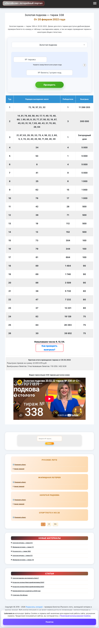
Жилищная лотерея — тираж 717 (23, 547)
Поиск (49, 443)
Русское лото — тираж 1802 (22, 551)
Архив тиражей (19, 469)
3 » (55, 524)
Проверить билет (20, 464)
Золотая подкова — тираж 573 (23, 542)
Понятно (49, 622)
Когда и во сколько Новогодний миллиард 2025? (28, 586)
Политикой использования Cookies (75, 616)
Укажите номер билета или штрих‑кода (47, 65)
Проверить (50, 84)
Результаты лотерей (34, 607)
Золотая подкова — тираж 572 (22, 555)
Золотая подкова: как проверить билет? (26, 578)
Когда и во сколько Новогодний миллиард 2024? (28, 582)
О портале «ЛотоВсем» (20, 595)
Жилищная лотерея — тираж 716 (23, 559)
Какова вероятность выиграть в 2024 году (27, 591)
